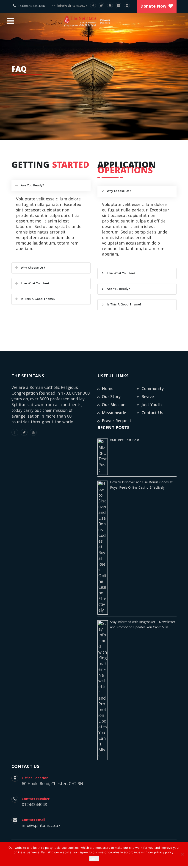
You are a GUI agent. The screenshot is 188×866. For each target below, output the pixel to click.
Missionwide (114, 413)
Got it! (94, 858)
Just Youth (151, 405)
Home (107, 389)
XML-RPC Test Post (124, 440)
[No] (182, 854)
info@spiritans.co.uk (71, 6)
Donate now (153, 6)
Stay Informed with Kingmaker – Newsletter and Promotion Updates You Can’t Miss (142, 625)
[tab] (51, 185)
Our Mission (113, 405)
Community (152, 389)
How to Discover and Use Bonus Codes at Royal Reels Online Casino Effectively (141, 485)
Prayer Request (116, 421)
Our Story (111, 397)
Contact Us (152, 413)
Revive (147, 397)
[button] (51, 185)
